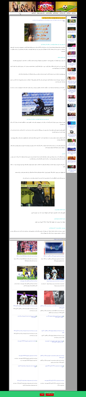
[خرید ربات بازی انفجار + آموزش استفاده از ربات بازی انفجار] (71, 166)
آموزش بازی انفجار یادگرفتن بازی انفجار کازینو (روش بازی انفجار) (72, 144)
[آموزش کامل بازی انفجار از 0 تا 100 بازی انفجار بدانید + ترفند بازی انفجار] (71, 114)
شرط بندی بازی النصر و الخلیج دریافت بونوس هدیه (28, 280)
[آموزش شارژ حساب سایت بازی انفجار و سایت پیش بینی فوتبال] (71, 96)
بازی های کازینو (55, 13)
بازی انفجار (68, 13)
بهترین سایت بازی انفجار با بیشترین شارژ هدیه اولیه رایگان (71, 153)
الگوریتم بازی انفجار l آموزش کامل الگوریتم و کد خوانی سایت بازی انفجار (72, 91)
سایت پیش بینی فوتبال (41, 13)
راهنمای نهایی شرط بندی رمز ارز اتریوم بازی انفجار (72, 32)
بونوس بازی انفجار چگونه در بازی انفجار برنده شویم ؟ (72, 161)
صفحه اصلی (74, 13)
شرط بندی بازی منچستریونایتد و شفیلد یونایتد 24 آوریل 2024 (27, 380)
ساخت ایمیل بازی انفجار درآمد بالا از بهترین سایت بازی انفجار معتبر (72, 135)
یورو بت (42, 394)
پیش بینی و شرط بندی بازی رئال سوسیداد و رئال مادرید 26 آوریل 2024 (25, 330)
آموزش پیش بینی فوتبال (58, 239)
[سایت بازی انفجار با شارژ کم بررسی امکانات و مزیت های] (71, 122)
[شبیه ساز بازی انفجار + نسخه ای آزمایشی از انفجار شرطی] (71, 105)
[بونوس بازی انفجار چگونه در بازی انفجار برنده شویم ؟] (71, 158)
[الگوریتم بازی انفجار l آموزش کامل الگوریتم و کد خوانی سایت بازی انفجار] (71, 86)
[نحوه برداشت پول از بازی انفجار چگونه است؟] (71, 20)
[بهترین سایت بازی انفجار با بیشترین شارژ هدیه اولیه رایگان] (71, 149)
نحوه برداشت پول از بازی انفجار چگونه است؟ (72, 24)
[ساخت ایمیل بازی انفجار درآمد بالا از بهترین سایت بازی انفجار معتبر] (71, 131)
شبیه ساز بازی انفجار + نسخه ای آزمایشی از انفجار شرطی (72, 109)
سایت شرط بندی (62, 13)
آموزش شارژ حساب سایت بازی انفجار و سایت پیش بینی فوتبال (72, 100)
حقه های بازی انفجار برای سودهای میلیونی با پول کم (72, 56)
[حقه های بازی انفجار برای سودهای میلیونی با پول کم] (71, 52)
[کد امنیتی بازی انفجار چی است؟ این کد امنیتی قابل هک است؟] (71, 36)
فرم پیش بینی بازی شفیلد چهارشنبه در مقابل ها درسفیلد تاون (54, 17)
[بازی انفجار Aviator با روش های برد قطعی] (71, 45)
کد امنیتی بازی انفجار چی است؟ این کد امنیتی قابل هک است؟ (72, 40)
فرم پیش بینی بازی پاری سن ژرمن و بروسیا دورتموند (55, 280)
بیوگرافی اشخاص (49, 13)
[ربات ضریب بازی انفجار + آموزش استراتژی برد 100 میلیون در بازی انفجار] (71, 78)
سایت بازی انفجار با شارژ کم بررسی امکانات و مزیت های (72, 126)
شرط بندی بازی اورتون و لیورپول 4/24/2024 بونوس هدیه (28, 355)
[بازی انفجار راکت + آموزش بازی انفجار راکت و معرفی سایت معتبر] (71, 69)
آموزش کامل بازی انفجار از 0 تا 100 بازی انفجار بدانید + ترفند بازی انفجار (72, 118)
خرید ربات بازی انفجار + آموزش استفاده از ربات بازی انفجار (72, 170)
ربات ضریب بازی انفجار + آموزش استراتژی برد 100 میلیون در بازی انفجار (72, 81)
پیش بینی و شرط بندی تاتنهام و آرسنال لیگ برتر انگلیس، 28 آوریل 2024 (25, 305)
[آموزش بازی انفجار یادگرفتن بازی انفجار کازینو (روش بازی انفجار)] (71, 140)
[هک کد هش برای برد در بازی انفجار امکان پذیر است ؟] (71, 60)
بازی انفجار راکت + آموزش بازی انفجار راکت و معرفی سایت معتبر (72, 73)
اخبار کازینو (34, 13)
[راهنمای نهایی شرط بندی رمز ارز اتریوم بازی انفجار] (71, 28)
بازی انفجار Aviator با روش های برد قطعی (71, 48)
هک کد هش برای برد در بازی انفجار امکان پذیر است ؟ (72, 64)
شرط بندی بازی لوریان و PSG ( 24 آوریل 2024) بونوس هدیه (54, 380)
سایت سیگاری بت (50, 394)
